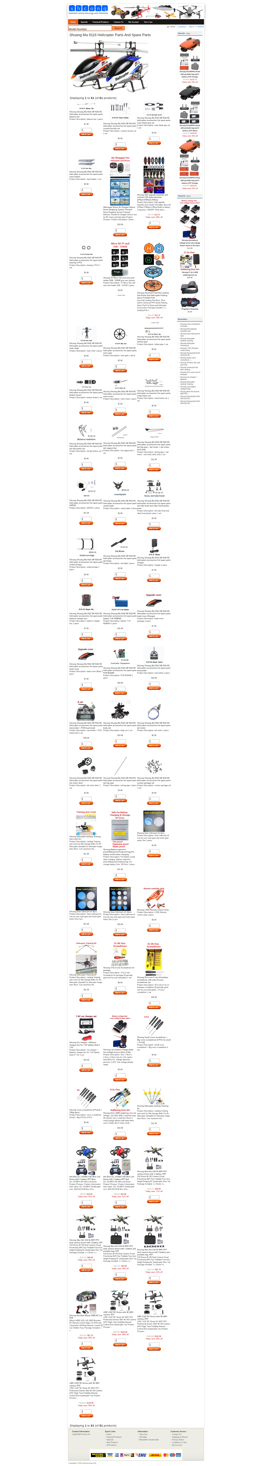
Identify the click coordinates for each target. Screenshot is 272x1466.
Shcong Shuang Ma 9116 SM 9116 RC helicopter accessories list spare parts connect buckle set (120, 126)
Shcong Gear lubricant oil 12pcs (117, 912)
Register (200, 27)
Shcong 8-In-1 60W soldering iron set (119, 1113)
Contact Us (118, 22)
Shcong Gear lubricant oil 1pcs (150, 833)
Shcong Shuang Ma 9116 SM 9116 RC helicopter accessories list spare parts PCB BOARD (120, 670)
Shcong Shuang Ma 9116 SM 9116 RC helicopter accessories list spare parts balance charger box (86, 616)
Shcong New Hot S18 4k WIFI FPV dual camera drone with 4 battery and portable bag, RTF (153, 1252)
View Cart (148, 22)
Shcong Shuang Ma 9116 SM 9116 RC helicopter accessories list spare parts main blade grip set (153, 120)
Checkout (181, 27)
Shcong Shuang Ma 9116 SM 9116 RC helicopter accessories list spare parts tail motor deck (86, 780)
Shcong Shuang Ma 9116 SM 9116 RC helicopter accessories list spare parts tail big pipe (120, 780)
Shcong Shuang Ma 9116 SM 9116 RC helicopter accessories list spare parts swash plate (120, 503)
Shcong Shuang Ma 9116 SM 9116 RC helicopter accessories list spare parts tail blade (120, 558)
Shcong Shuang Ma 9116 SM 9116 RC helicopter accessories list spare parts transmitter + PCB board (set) (86, 725)
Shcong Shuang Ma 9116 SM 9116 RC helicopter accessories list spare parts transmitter (153, 668)
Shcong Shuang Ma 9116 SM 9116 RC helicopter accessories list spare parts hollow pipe (153, 339)
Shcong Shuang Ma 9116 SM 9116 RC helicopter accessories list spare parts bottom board (86, 392)
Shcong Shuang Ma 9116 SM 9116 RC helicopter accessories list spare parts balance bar (86, 114)
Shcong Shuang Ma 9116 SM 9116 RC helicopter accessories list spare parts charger (153, 560)
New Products (112, 1442)
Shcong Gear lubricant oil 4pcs (83, 912)
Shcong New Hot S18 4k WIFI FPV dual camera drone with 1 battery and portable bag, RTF (119, 1248)
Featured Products (101, 22)
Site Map (143, 1437)
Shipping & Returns (180, 1437)
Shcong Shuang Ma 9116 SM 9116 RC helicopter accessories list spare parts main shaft (86, 345)
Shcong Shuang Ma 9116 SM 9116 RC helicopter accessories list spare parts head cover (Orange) (153, 613)
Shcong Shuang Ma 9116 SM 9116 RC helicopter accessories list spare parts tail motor (153, 725)
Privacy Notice (178, 1440)
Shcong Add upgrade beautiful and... (188, 330)
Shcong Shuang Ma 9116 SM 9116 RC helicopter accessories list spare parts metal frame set (153, 393)
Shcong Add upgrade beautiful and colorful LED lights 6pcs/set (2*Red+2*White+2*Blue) (152, 197)
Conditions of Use (179, 1442)
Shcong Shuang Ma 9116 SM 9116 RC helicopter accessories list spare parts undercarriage (86, 562)
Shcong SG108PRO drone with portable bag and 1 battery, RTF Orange (189, 74)
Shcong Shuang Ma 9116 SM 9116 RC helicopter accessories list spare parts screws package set (153, 780)
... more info (120, 295)
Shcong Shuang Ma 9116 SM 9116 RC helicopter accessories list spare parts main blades (86, 174)
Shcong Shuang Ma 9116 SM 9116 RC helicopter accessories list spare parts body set (120, 725)
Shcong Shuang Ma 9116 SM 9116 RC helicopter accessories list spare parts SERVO (86, 502)
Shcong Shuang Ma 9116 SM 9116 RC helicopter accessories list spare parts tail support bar (120, 445)
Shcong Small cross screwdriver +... (188, 359)
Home (73, 22)
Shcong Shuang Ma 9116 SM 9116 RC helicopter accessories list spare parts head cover (86, 666)
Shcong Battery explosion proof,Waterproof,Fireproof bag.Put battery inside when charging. (118, 851)
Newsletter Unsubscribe (149, 1440)
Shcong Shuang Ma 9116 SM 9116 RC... (190, 354)
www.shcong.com (89, 1463)
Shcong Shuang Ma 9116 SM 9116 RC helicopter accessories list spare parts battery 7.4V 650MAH (120, 616)
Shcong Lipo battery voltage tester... (188, 388)
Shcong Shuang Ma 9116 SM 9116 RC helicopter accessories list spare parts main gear (120, 350)
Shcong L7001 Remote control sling (153, 910)
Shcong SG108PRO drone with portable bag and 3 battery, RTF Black (189, 128)
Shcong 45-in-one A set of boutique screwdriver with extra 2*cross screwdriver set (152, 979)
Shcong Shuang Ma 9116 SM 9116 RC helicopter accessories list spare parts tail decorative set (86, 446)
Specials (84, 22)
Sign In (191, 27)
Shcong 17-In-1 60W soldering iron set (190, 273)
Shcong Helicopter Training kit (82, 975)
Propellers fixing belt (190, 309)
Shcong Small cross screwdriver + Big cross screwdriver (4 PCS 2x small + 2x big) (154, 1039)
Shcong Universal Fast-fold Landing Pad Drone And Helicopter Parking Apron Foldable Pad (153, 295)
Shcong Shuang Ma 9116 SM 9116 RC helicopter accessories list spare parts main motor (120, 394)
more (188, 33)
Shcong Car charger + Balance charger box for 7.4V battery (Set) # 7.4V (84, 1044)
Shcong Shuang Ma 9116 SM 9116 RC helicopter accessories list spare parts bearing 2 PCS (86, 260)
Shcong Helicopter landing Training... (187, 340)
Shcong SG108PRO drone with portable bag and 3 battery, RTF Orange (189, 180)
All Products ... (113, 1445)
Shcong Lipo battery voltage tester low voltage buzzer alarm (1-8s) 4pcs (189, 243)
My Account (133, 22)
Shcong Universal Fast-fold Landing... (189, 368)
